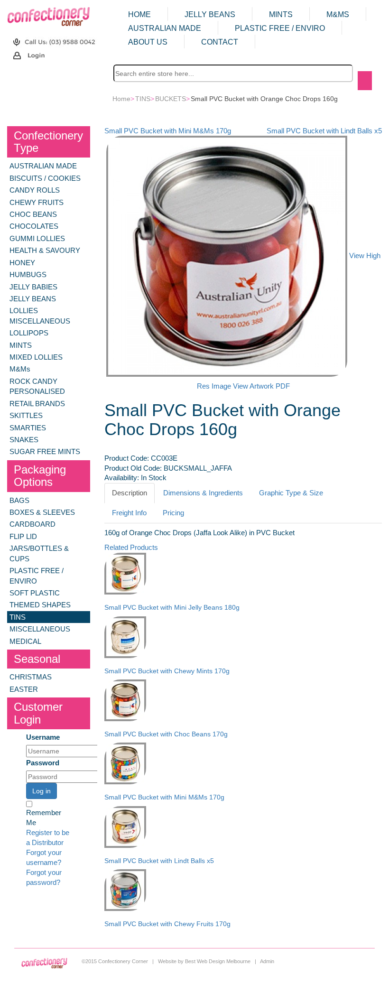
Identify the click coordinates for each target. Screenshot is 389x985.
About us (147, 42)
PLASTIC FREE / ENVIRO (280, 28)
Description (129, 493)
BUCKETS (170, 98)
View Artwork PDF (261, 386)
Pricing (173, 513)
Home (139, 14)
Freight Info (129, 513)
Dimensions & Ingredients (203, 493)
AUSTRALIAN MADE (164, 28)
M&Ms (337, 14)
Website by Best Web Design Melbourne (204, 961)
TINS (142, 98)
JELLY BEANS (210, 14)
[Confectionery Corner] (48, 16)
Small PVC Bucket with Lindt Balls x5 (324, 131)
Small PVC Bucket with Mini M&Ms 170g (167, 131)
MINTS (281, 14)
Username (43, 737)
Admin (267, 961)
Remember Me (43, 818)
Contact (219, 42)
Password (42, 763)
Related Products (131, 547)
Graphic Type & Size (291, 493)
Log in (41, 791)
